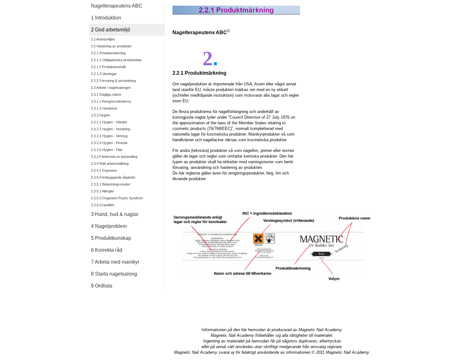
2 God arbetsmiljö (110, 29)
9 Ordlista (101, 285)
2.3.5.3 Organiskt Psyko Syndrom (117, 198)
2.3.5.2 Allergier (102, 191)
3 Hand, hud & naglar (114, 214)
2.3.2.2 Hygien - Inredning (110, 129)
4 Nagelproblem (109, 226)
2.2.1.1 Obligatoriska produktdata (116, 60)
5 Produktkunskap (111, 238)
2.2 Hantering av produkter (111, 46)
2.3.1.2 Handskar (104, 108)
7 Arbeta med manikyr (115, 262)
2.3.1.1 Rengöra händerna (111, 101)
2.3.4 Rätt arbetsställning (110, 163)
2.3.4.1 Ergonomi (104, 170)
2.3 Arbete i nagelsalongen (111, 87)
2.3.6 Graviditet (102, 205)
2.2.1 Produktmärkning (108, 53)
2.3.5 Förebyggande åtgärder (113, 177)
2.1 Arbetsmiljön (103, 39)
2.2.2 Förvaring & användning (113, 81)
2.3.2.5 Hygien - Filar (107, 150)
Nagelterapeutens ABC (116, 5)
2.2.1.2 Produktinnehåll (108, 67)
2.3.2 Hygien (100, 115)
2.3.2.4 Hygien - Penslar (109, 143)
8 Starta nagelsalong (114, 274)
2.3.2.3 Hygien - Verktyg (109, 136)
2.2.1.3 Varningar (104, 74)
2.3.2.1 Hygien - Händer (109, 122)
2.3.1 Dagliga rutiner (106, 94)
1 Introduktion (106, 17)
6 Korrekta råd (106, 250)
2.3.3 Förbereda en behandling (114, 157)
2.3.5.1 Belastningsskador (110, 184)
